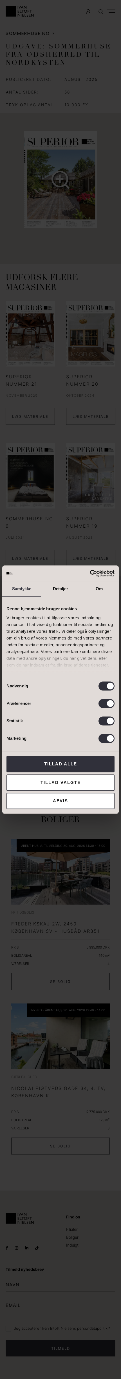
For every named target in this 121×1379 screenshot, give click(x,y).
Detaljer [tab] (60, 588)
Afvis (60, 800)
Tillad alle (60, 763)
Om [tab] (99, 588)
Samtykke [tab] (22, 588)
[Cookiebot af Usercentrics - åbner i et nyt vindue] (90, 573)
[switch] (106, 703)
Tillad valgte (61, 782)
